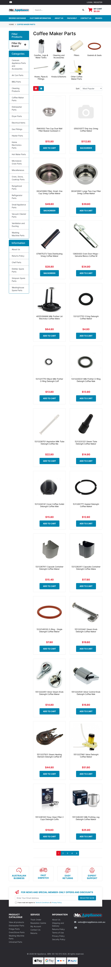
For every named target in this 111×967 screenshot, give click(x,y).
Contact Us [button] (86, 18)
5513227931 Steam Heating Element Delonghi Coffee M (49, 755)
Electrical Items (18, 123)
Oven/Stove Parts (17, 932)
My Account (35, 926)
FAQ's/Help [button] (72, 18)
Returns (33, 933)
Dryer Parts (17, 116)
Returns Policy (18, 256)
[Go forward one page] (76, 853)
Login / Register (94, 2)
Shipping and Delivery (58, 924)
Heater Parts (17, 136)
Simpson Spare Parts (18, 279)
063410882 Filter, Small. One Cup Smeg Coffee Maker (49, 192)
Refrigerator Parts (17, 196)
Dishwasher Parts (17, 108)
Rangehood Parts (17, 187)
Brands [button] (98, 18)
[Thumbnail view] (36, 88)
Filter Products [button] (17, 35)
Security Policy (58, 939)
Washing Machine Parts (18, 234)
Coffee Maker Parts (18, 99)
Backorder (86, 148)
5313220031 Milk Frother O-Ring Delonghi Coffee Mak (86, 380)
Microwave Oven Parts (17, 162)
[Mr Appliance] (19, 10)
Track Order (35, 919)
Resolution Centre (38, 923)
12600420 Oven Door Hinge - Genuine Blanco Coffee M (86, 255)
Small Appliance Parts (19, 206)
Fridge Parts (14, 929)
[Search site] (83, 10)
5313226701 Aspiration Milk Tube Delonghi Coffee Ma (49, 442)
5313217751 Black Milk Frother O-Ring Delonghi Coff (49, 380)
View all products (16, 922)
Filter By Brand (16, 45)
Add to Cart (49, 148)
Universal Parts (15, 942)
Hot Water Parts (19, 154)
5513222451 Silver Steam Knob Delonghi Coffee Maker (49, 693)
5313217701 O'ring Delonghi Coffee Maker (86, 317)
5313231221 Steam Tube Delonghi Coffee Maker (86, 442)
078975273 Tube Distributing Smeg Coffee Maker (49, 255)
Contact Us (35, 930)
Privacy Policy (57, 902)
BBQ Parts (16, 82)
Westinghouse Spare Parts (18, 288)
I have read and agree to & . (39, 902)
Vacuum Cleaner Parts (19, 215)
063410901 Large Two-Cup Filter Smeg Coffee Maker (86, 192)
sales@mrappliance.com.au (91, 922)
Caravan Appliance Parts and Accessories (19, 64)
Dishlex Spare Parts (18, 270)
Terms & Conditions (42, 902)
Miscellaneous (18, 170)
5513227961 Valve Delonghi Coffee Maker (86, 755)
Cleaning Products (16, 89)
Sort (77, 88)
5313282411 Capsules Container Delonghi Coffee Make (86, 567)
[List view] (41, 88)
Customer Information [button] (40, 18)
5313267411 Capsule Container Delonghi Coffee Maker (49, 567)
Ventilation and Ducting (18, 224)
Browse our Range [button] (17, 18)
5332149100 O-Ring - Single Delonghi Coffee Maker (49, 630)
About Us (59, 18)
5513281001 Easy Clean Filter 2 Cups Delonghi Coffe (49, 818)
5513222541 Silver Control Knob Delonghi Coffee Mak (86, 693)
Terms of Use (58, 932)
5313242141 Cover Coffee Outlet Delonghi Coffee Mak (49, 505)
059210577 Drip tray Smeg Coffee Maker (86, 129)
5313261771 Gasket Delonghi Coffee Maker (86, 505)
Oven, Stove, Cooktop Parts (18, 178)
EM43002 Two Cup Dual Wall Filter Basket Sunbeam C (49, 129)
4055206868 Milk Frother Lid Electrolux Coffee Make (49, 317)
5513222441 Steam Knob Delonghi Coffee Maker (86, 630)
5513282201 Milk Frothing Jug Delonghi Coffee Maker (85, 818)
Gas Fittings (17, 129)
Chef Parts (16, 262)
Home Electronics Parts (16, 145)
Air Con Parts (17, 75)
